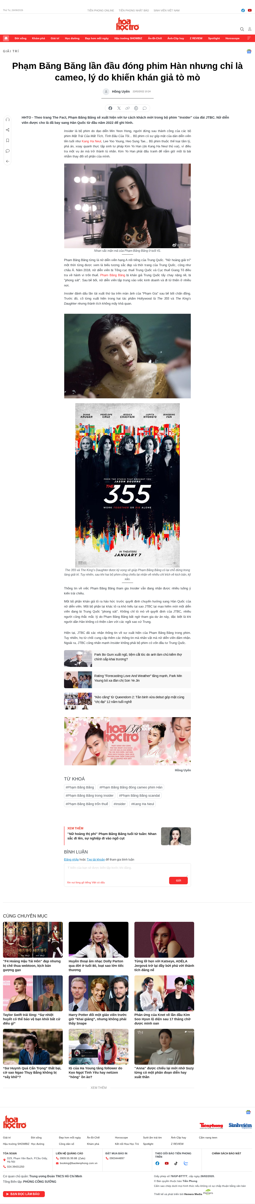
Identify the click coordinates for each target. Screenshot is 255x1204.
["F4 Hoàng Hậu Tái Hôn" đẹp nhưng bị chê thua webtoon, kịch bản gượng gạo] (33, 940)
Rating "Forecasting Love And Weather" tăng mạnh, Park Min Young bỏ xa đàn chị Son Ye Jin (138, 678)
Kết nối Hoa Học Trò (127, 1143)
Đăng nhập (71, 859)
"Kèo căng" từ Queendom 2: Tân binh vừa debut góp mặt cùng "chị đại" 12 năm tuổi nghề (139, 699)
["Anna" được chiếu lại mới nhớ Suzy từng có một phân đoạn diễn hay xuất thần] (164, 1047)
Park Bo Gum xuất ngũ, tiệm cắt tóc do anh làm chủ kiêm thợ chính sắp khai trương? (138, 657)
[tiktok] (178, 1163)
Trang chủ (6, 38)
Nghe (7, 119)
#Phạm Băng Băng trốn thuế (87, 804)
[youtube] (250, 10)
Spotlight (214, 38)
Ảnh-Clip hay (175, 38)
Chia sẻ (7, 130)
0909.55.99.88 (68, 1158)
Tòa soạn (10, 1153)
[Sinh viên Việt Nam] (240, 1126)
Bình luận (7, 151)
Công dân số (66, 1143)
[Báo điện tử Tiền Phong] (211, 1126)
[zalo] (188, 1163)
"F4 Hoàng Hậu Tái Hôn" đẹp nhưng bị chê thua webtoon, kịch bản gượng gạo (32, 965)
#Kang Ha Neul (142, 804)
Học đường (72, 38)
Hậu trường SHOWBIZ (128, 38)
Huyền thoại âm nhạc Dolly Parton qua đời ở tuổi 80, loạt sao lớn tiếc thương (96, 965)
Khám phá (38, 38)
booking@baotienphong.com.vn (78, 1163)
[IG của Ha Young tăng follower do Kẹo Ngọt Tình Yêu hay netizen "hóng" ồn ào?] (98, 1047)
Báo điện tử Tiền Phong (127, 24)
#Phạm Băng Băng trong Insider (89, 795)
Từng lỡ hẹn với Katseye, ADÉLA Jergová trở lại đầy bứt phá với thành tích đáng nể (164, 965)
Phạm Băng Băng (112, 275)
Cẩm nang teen (208, 1137)
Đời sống (21, 38)
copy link (127, 108)
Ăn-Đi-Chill (155, 38)
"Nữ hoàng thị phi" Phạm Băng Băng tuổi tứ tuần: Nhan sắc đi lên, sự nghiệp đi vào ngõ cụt (111, 836)
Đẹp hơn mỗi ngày (97, 38)
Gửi (178, 880)
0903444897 (117, 1158)
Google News (249, 51)
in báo (136, 108)
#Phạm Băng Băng (80, 787)
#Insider (120, 804)
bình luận (144, 108)
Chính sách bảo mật (226, 1153)
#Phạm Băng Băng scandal (139, 795)
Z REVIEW (196, 38)
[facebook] (243, 10)
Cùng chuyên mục (25, 915)
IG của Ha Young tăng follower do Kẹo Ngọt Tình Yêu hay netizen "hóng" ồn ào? (95, 1072)
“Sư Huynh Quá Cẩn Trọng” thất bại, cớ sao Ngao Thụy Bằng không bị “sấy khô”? (32, 1072)
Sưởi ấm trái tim (152, 1137)
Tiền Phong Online (100, 10)
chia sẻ (110, 108)
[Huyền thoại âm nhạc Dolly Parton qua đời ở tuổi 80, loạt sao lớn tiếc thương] (98, 940)
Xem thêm (249, 38)
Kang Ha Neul (91, 141)
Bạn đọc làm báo (24, 1194)
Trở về (7, 161)
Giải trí (55, 38)
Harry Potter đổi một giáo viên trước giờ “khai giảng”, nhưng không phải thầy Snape (98, 1019)
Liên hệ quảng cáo (69, 1153)
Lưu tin (7, 140)
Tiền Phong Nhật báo (134, 10)
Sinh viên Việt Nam (167, 10)
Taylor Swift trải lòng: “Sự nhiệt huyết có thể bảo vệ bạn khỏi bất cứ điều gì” (31, 1019)
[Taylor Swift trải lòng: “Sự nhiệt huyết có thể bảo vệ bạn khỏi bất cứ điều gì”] (33, 993)
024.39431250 (15, 1166)
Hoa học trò (15, 1122)
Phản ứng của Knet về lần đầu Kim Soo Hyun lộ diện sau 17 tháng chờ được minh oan (162, 1019)
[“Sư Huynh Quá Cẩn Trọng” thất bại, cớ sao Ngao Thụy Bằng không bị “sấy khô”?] (33, 1047)
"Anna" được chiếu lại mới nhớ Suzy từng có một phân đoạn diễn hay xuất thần (164, 1072)
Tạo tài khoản (96, 859)
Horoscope (233, 38)
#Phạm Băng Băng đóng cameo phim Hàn (130, 787)
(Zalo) (81, 1158)
